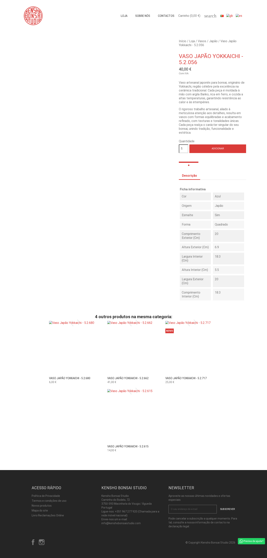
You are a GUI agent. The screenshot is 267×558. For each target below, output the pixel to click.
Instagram (42, 542)
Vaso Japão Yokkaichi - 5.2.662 (128, 378)
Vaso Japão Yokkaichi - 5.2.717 (186, 378)
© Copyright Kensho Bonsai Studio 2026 (210, 542)
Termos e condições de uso (49, 500)
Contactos (166, 15)
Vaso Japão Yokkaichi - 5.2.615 (128, 446)
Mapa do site (40, 510)
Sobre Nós (142, 15)
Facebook (33, 542)
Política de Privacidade (46, 495)
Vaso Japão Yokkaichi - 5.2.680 (69, 378)
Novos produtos (42, 505)
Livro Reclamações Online (48, 515)
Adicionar (218, 148)
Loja (124, 15)
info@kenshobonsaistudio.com (121, 523)
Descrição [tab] (189, 175)
